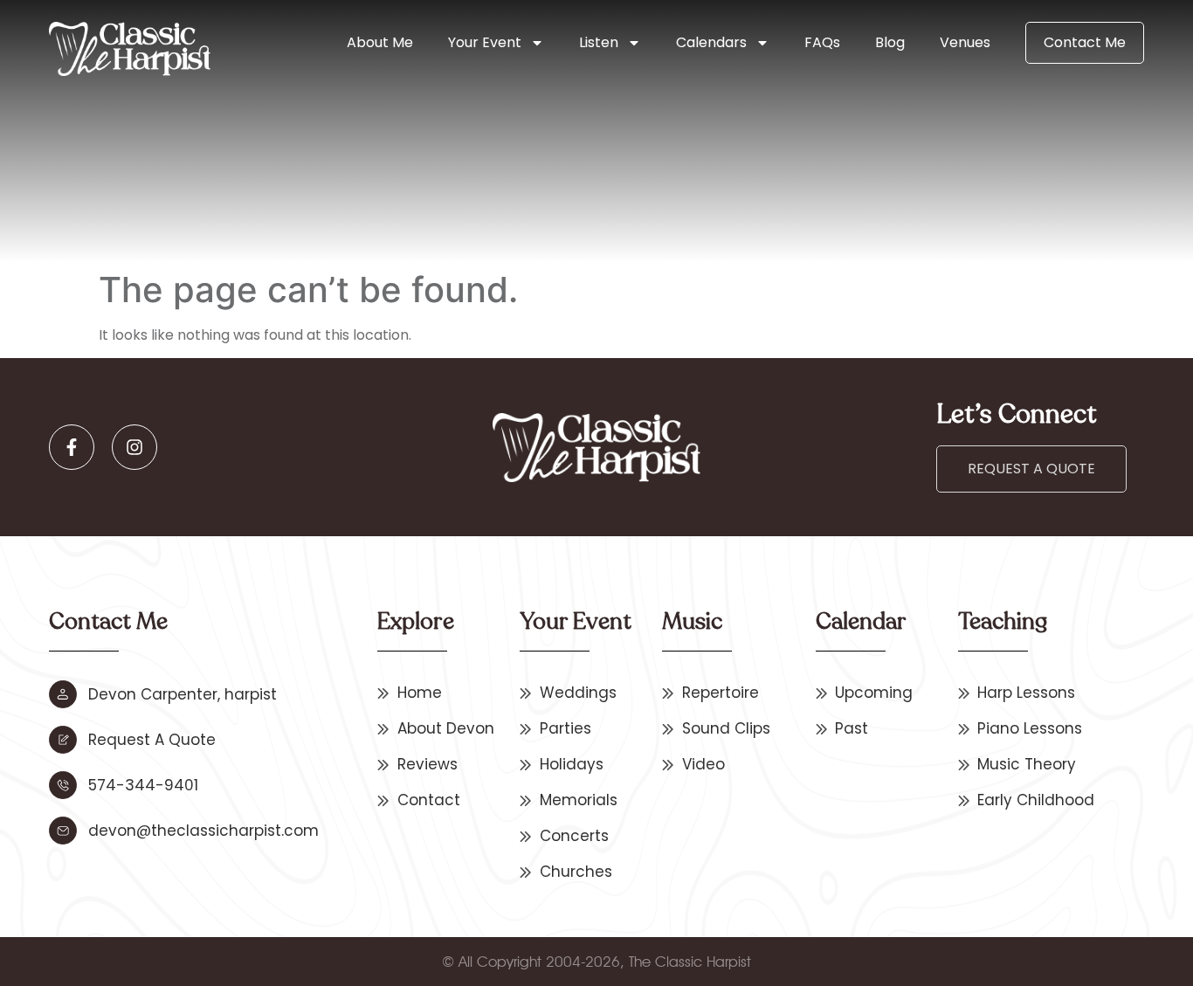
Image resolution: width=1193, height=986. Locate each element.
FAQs (822, 42)
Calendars (711, 42)
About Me (380, 42)
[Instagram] (134, 447)
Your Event (484, 42)
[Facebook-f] (71, 447)
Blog (890, 42)
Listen (598, 42)
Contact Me (1085, 42)
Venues (965, 42)
